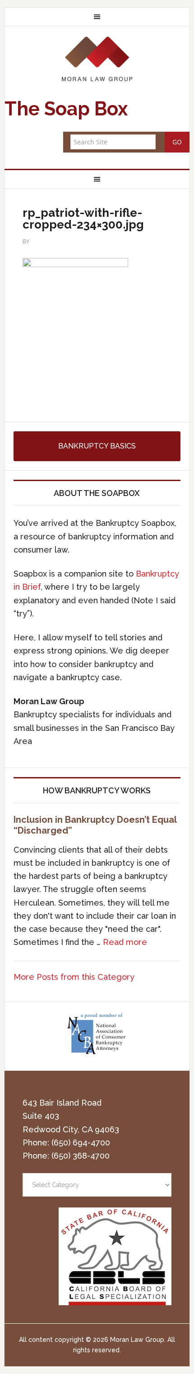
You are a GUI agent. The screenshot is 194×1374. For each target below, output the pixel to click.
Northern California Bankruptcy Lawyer (97, 58)
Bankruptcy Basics (97, 446)
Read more (125, 942)
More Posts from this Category (74, 977)
